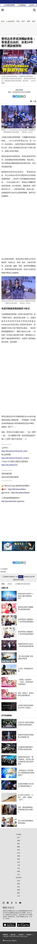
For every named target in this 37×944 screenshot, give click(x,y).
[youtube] (20, 902)
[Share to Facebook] (14, 96)
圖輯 (18, 893)
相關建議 (5, 934)
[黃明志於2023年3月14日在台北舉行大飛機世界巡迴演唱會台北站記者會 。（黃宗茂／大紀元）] (18, 287)
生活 (18, 868)
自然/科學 (18, 877)
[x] (16, 902)
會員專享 (11, 21)
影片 (18, 837)
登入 (20, 576)
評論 (18, 862)
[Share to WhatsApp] (22, 96)
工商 (18, 896)
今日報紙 (18, 834)
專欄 (18, 856)
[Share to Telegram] (19, 96)
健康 (18, 871)
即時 (18, 21)
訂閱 (32, 576)
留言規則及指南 (3, 571)
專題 (18, 859)
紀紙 (18, 880)
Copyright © (6, 936)
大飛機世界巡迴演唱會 (22, 584)
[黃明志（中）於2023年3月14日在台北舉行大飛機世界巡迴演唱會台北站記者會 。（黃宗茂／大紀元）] (18, 116)
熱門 (23, 21)
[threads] (11, 902)
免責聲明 (21, 934)
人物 (18, 865)
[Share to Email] (24, 96)
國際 (18, 846)
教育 (18, 887)
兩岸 (33, 21)
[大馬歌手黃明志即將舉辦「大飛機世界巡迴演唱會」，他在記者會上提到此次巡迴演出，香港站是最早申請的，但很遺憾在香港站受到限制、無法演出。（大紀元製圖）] (18, 61)
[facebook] (7, 902)
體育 (18, 883)
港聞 (28, 21)
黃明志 (9, 584)
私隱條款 (28, 934)
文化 (18, 874)
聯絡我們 (13, 934)
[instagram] (3, 902)
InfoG (18, 853)
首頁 (2, 21)
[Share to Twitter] (16, 96)
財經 (18, 850)
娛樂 (18, 890)
